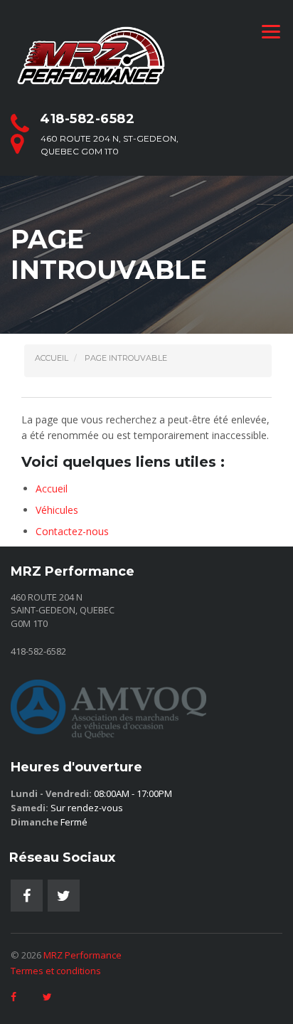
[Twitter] (64, 896)
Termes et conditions (56, 970)
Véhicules (57, 510)
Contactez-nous (72, 531)
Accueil (52, 488)
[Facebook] (27, 896)
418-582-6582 (87, 119)
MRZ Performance (82, 955)
